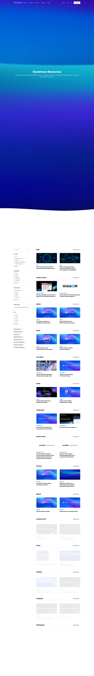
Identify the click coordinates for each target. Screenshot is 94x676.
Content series (17, 304)
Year (15, 312)
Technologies (16, 271)
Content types (17, 287)
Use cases (16, 254)
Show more (76, 249)
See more (16, 266)
